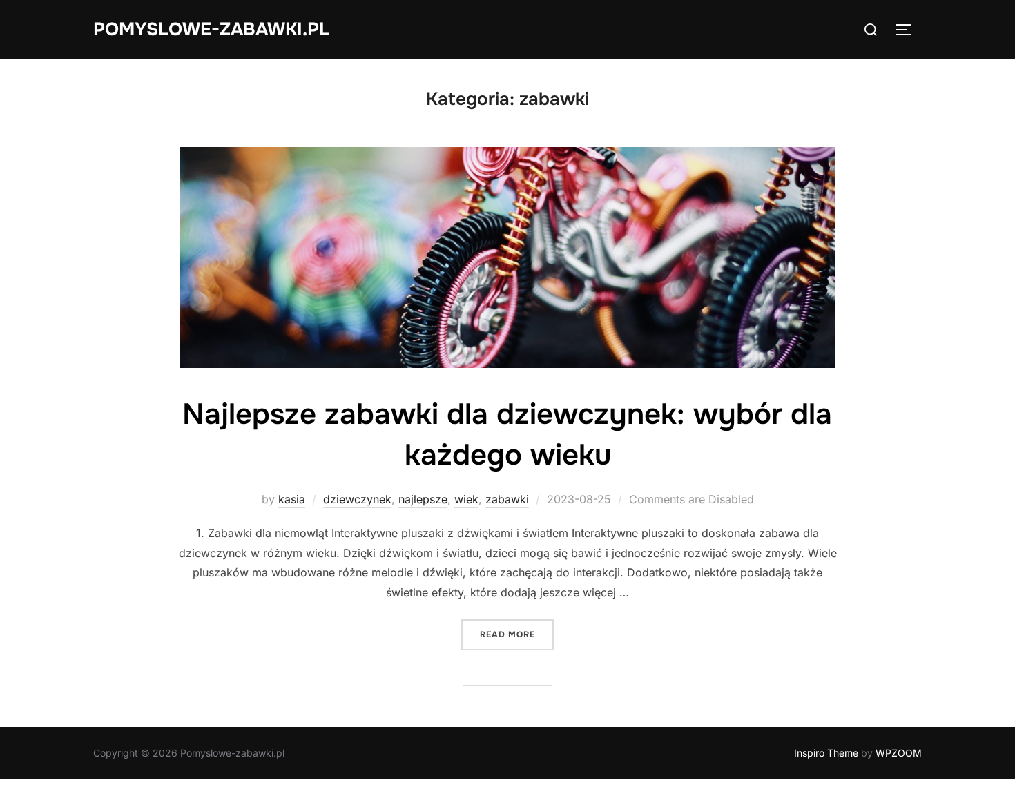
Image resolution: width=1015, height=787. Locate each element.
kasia (291, 499)
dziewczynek (357, 499)
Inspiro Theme (826, 753)
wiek (466, 499)
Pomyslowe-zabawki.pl (211, 29)
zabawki (507, 499)
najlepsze (422, 499)
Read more (517, 634)
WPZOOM (899, 753)
